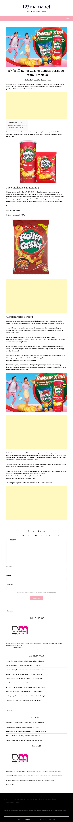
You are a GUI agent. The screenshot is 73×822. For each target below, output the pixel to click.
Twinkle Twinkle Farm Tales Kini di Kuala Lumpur (21, 683)
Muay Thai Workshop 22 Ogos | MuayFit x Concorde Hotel (24, 691)
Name (9, 566)
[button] (72, 2)
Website (9, 584)
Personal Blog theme (49, 819)
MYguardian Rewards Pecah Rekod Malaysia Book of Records (25, 661)
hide (20, 122)
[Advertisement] (36, 105)
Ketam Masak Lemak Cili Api (15, 215)
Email (9, 575)
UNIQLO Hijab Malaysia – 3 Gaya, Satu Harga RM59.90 (23, 665)
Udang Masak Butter (13, 210)
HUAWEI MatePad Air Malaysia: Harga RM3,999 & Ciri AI (24, 674)
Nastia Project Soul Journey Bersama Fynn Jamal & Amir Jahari (25, 687)
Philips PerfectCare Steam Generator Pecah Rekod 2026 (23, 700)
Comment (11, 540)
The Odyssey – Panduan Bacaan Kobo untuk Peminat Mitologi (25, 696)
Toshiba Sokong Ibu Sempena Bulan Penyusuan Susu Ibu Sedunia (26, 670)
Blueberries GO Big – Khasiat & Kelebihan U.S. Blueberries (24, 678)
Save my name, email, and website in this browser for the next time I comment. (37, 592)
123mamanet (36, 7)
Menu (67, 18)
